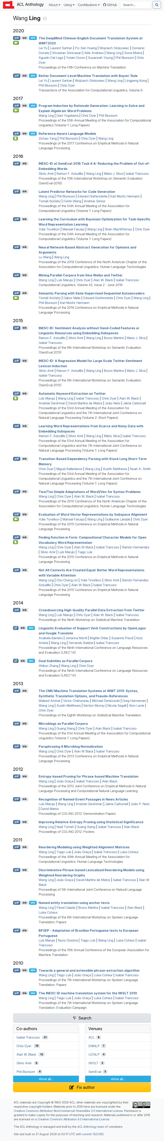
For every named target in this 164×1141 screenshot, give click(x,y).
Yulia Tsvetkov (49, 229)
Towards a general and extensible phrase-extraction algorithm (89, 970)
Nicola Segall (116, 705)
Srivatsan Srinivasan (67, 53)
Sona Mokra (133, 53)
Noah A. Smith (140, 469)
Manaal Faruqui (73, 229)
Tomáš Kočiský (50, 201)
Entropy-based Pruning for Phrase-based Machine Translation (88, 776)
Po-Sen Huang (86, 48)
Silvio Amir (46, 174)
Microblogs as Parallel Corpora (63, 724)
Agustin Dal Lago (51, 58)
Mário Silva (112, 436)
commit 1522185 (92, 1134)
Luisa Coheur (125, 940)
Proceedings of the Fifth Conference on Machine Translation (82, 67)
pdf (17, 37)
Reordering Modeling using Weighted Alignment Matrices (84, 847)
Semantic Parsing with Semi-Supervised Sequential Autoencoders (92, 293)
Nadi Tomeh (65, 827)
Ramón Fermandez (135, 547)
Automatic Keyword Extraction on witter (72, 394)
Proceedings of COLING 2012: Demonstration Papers (77, 814)
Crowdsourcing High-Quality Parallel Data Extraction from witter (92, 610)
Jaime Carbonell (134, 403)
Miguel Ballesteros (69, 469)
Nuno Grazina (68, 940)
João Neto (112, 403)
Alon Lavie (136, 705)
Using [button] (68, 5)
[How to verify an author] (44, 17)
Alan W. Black (103, 280)
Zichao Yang (48, 138)
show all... (46, 1079)
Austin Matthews (115, 469)
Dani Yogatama (67, 115)
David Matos (49, 809)
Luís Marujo (64, 280)
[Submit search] (157, 5)
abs (33, 37)
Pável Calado (66, 908)
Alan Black (103, 728)
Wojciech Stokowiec (114, 48)
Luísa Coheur (129, 852)
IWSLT (93, 1063)
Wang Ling (114, 53)
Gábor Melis (72, 298)
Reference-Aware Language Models (67, 134)
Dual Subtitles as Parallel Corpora (65, 661)
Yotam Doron (75, 58)
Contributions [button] (87, 5)
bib (25, 37)
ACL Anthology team (90, 1126)
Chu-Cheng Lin (67, 580)
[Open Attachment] (15, 138)
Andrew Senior (94, 201)
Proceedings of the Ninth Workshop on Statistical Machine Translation (89, 620)
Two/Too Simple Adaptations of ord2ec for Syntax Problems (90, 492)
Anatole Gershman (52, 403)
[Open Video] (16, 43)
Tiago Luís (84, 552)
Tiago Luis (87, 940)
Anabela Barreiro (51, 638)
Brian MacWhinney (118, 229)
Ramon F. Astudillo (69, 174)
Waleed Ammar (50, 701)
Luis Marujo (47, 804)
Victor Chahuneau (76, 701)
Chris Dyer (67, 85)
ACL (91, 1037)
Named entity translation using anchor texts (74, 903)
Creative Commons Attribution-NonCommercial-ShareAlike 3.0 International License (68, 1110)
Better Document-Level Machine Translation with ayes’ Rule (88, 76)
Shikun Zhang (48, 666)
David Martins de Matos (85, 403)
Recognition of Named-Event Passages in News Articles (83, 799)
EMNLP (94, 1046)
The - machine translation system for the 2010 (88, 993)
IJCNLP (94, 1054)
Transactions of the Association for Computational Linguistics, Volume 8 (91, 90)
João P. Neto (140, 804)
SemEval (94, 1071)
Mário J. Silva (113, 174)
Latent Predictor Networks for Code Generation (77, 191)
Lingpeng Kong (136, 81)
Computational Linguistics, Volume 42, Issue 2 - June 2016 (81, 285)
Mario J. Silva (136, 338)
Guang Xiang (65, 728)
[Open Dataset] (15, 398)
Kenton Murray (94, 705)
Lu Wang (45, 257)
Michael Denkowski (106, 701)
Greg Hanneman (134, 701)
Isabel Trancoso (137, 174)
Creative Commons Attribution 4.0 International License (73, 1119)
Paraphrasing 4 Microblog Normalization (71, 746)
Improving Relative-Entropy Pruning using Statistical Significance (91, 822)
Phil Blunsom (124, 58)
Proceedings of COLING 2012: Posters (66, 832)
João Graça (64, 781)
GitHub (112, 5)
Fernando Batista (81, 643)
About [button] (53, 5)
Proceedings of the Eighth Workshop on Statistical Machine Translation (90, 715)
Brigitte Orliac (99, 638)
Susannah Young (100, 58)
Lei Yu (43, 48)
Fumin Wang (72, 201)
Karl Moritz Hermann (125, 196)
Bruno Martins (114, 338)
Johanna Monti (76, 638)
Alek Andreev (94, 53)
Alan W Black (83, 547)
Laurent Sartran (61, 48)
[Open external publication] (16, 628)
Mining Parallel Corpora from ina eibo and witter (81, 275)
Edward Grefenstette (93, 196)
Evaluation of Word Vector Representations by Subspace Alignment (93, 514)
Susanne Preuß (122, 638)
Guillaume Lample (117, 519)
